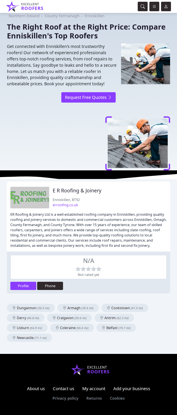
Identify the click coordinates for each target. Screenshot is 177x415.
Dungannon (32, 308)
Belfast (118, 327)
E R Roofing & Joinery (77, 190)
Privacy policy (65, 398)
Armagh (79, 308)
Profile (23, 286)
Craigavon (71, 317)
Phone (50, 286)
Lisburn (29, 327)
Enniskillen (94, 15)
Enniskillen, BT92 (66, 199)
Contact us (63, 388)
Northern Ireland (24, 15)
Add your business (131, 388)
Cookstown (127, 308)
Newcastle (31, 337)
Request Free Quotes (86, 97)
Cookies (117, 398)
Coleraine (73, 327)
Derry (27, 317)
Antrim (116, 317)
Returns (94, 398)
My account (93, 388)
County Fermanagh (62, 15)
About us (36, 388)
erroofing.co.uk (65, 205)
